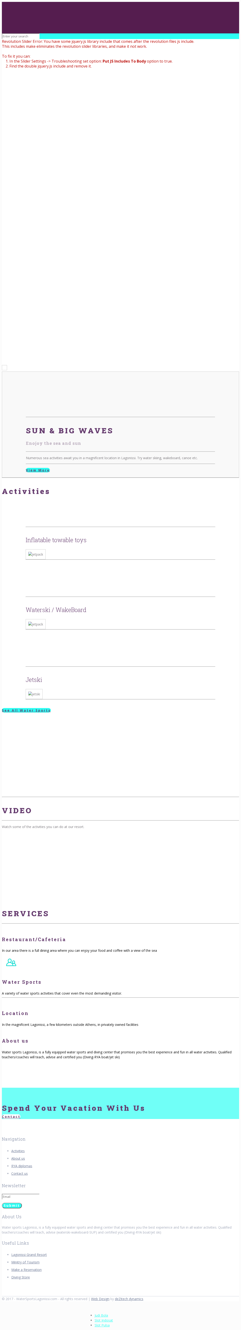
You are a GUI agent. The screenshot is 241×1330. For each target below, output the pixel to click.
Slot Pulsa (102, 1325)
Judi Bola (101, 1315)
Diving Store (20, 1277)
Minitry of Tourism (25, 1262)
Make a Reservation (26, 1269)
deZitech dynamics (129, 1299)
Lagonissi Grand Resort (29, 1254)
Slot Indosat (104, 1320)
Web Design (100, 1299)
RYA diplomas (21, 1166)
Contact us (19, 1173)
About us (18, 1158)
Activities (18, 1151)
